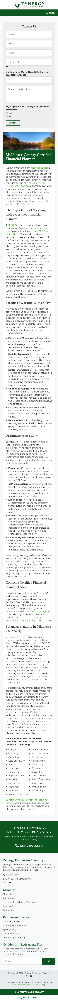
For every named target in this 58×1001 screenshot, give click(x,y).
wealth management (41, 611)
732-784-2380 (30, 997)
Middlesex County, (15, 637)
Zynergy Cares (10, 906)
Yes (10, 113)
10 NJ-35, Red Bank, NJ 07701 (19, 879)
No (10, 116)
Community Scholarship (14, 937)
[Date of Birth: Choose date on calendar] (7, 67)
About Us (7, 894)
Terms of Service (34, 985)
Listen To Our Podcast (30, 992)
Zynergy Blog (9, 929)
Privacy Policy (17, 985)
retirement (31, 596)
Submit (13, 123)
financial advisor (39, 168)
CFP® (11, 225)
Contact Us (8, 910)
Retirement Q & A (11, 933)
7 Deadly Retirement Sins (15, 925)
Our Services (9, 898)
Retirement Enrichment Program (19, 902)
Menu (52, 13)
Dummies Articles (11, 921)
